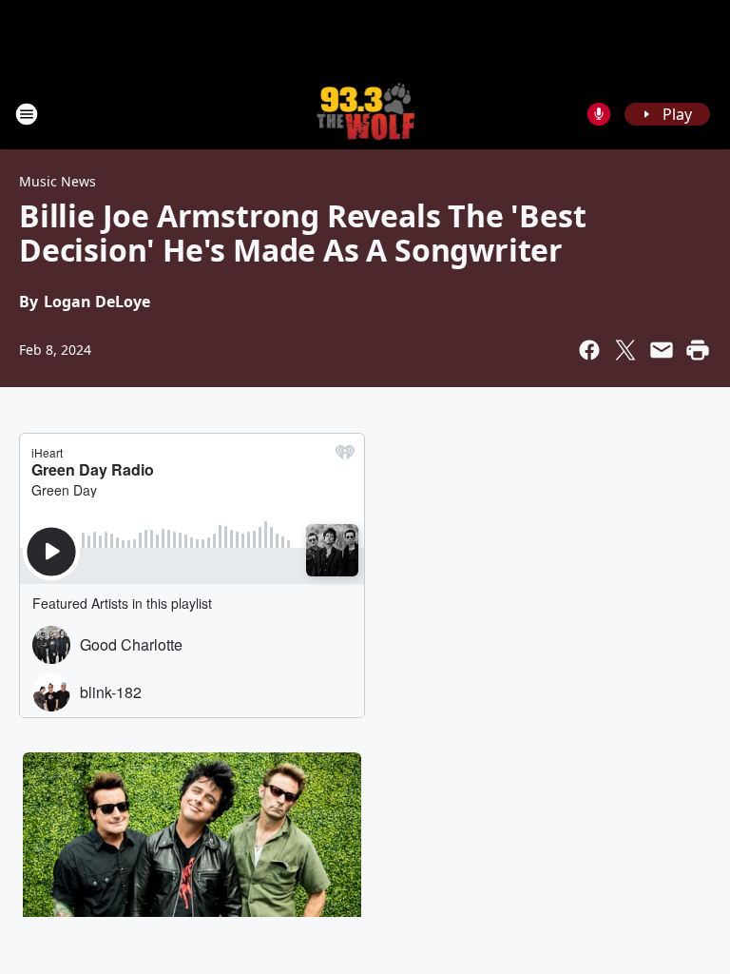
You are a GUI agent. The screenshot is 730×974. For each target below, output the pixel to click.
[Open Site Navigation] (26, 114)
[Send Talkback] (598, 114)
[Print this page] (697, 350)
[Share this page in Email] (661, 350)
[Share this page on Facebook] (589, 350)
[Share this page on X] (625, 350)
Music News (57, 181)
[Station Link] (365, 114)
